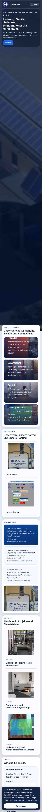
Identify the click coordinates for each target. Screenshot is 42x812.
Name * (9, 781)
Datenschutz (19, 800)
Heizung (21, 347)
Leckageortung (21, 414)
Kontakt (8, 43)
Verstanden (21, 806)
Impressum (32, 800)
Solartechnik (21, 370)
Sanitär (21, 392)
